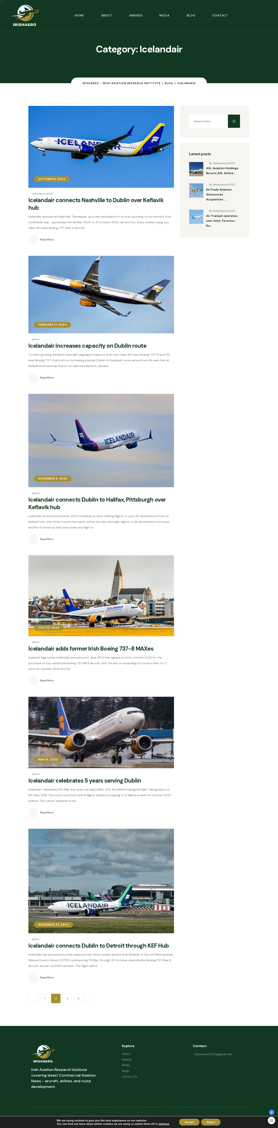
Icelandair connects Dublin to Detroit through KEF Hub (98, 945)
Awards (135, 15)
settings (163, 1123)
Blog (191, 15)
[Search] (234, 121)
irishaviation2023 (42, 193)
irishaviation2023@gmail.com (213, 1054)
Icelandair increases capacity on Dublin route (87, 345)
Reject (211, 1122)
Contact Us (129, 1076)
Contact (220, 15)
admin (36, 339)
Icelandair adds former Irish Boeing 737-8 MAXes (90, 648)
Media (164, 15)
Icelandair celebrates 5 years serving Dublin (84, 780)
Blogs (125, 1071)
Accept (189, 1122)
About (106, 15)
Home (79, 15)
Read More (47, 239)
